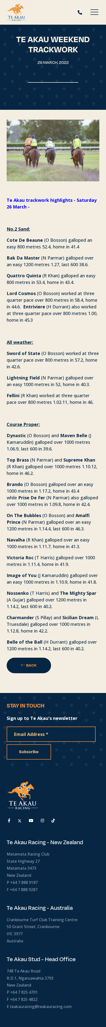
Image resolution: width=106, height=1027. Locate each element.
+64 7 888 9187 (24, 882)
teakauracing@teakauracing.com (41, 1006)
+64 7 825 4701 (24, 992)
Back (31, 665)
